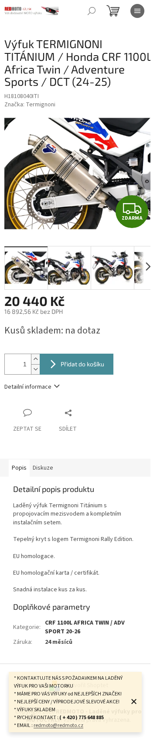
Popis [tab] (19, 468)
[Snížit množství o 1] (35, 369)
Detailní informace (27, 387)
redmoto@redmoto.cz (58, 725)
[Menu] (137, 11)
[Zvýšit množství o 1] (35, 359)
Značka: (29, 104)
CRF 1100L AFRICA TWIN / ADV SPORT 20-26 (85, 627)
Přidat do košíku (82, 364)
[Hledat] (91, 11)
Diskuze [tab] (43, 468)
